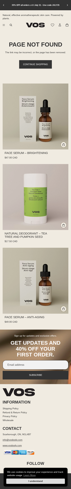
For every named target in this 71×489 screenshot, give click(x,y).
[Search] (11, 25)
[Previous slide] (3, 5)
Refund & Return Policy (15, 412)
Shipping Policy (10, 408)
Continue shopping (35, 64)
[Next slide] (67, 5)
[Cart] (67, 25)
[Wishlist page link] (52, 25)
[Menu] (4, 25)
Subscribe (35, 375)
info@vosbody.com (12, 439)
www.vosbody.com (12, 445)
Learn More (29, 475)
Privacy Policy (10, 416)
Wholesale (8, 420)
